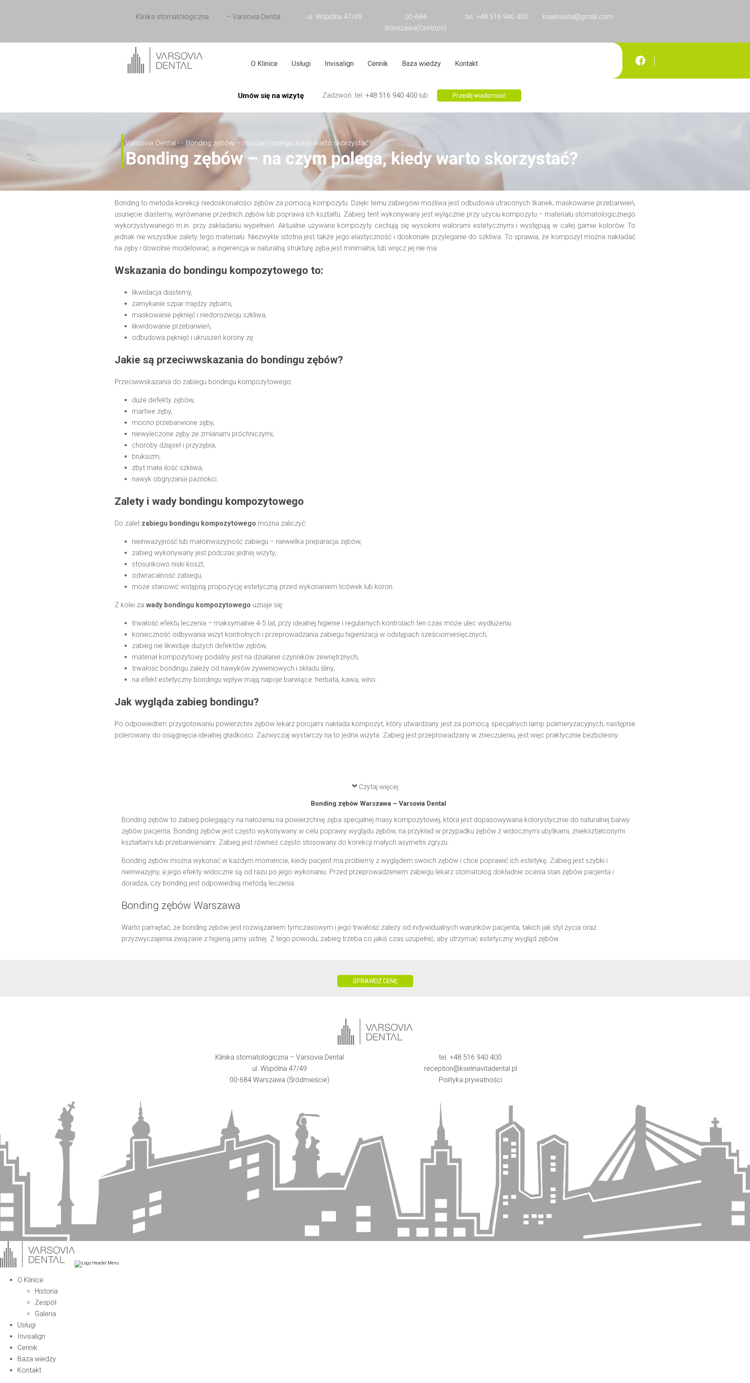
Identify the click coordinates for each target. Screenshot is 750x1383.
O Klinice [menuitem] (30, 1280)
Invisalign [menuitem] (31, 1336)
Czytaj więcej (378, 787)
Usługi (301, 63)
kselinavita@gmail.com (578, 17)
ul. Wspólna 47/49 (334, 17)
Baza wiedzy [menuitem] (36, 1359)
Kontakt (466, 63)
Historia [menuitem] (46, 1291)
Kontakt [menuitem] (29, 1370)
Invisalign (339, 63)
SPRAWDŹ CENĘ (375, 981)
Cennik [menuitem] (27, 1347)
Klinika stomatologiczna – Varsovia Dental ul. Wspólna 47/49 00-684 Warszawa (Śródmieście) (279, 1068)
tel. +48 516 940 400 (496, 17)
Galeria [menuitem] (45, 1314)
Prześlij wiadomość (479, 95)
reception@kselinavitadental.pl (470, 1068)
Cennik (378, 63)
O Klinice (264, 63)
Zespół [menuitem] (45, 1302)
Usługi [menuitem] (26, 1325)
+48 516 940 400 (391, 95)
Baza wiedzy (421, 63)
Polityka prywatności (470, 1080)
